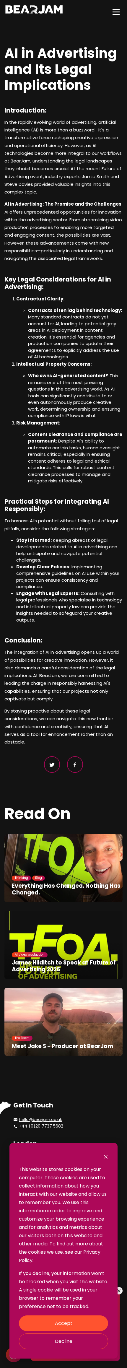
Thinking (21, 878)
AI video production (30, 954)
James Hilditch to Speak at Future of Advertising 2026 (64, 966)
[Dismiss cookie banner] (105, 1156)
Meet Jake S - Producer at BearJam (62, 1046)
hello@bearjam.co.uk (40, 1120)
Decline (63, 1341)
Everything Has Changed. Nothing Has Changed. (66, 889)
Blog (38, 878)
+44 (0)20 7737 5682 (41, 1126)
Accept (63, 1323)
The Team (22, 1038)
